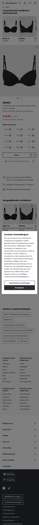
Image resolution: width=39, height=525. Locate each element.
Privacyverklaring (11, 277)
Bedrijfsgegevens (23, 277)
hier (17, 274)
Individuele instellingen (19, 283)
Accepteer (19, 288)
